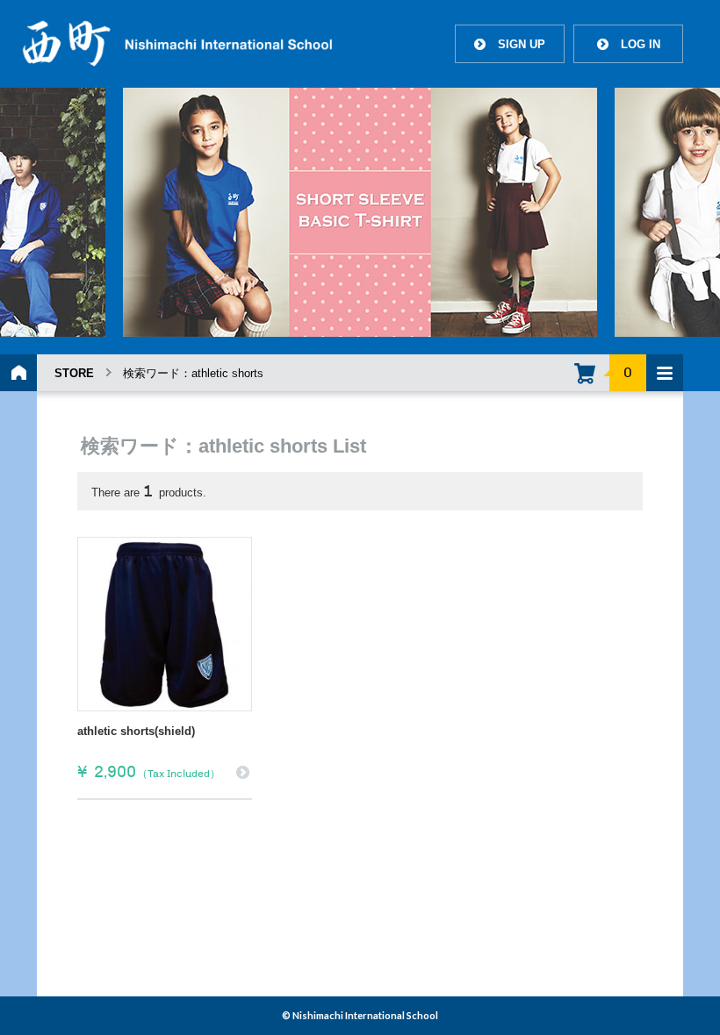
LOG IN (628, 44)
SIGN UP (509, 44)
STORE (74, 373)
